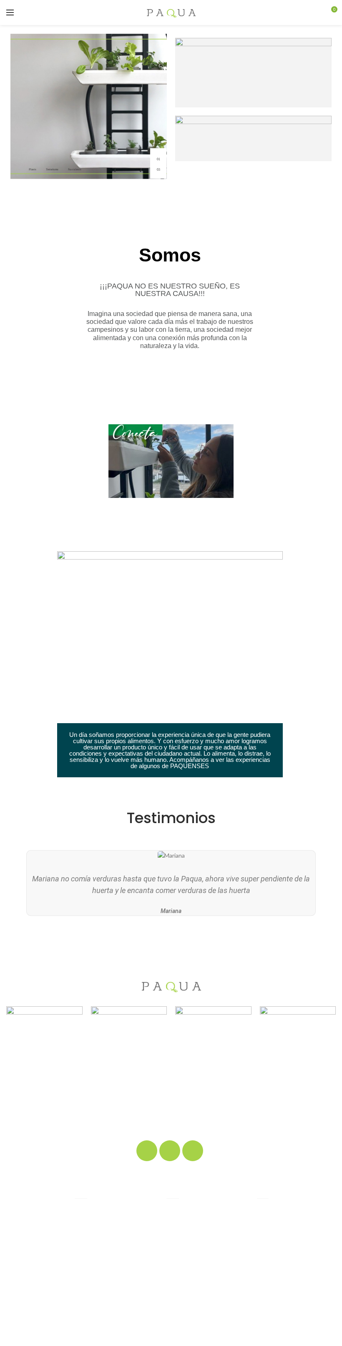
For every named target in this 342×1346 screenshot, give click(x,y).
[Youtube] (192, 1150)
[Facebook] (146, 1150)
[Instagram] (169, 1150)
